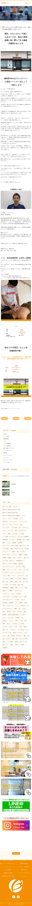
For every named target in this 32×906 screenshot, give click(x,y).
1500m (12, 545)
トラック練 (22, 614)
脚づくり (8, 623)
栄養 (25, 596)
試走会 (4, 641)
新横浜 (15, 608)
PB (27, 545)
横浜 (18, 551)
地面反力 (13, 551)
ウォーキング (18, 566)
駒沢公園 (9, 557)
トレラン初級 (21, 533)
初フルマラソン (9, 599)
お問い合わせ (5, 521)
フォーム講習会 (15, 596)
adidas (26, 638)
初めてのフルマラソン (19, 548)
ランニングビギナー (6, 596)
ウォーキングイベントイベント (8, 566)
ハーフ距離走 (17, 617)
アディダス (21, 638)
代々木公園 (18, 593)
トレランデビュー (13, 629)
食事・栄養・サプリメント (9, 448)
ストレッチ (10, 408)
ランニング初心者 (12, 584)
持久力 (4, 611)
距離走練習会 (6, 438)
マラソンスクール (6, 527)
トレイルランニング (18, 590)
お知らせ (2, 408)
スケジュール (5, 524)
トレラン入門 (25, 569)
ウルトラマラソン (12, 536)
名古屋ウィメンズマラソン (18, 632)
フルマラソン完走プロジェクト (20, 530)
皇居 (3, 581)
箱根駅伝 (12, 578)
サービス (23, 515)
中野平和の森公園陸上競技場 (13, 614)
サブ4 (10, 563)
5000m (16, 545)
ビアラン (4, 635)
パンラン (21, 587)
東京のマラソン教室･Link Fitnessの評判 (10, 512)
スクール (21, 518)
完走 (25, 620)
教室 (21, 524)
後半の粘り (9, 611)
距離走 (27, 539)
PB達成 (11, 548)
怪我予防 (6, 408)
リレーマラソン (12, 539)
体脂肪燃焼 (11, 602)
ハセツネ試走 (14, 623)
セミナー (5, 441)
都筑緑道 (12, 587)
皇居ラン (14, 557)
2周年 (9, 575)
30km (7, 581)
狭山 (3, 638)
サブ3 (4, 599)
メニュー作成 (5, 584)
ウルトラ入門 (25, 581)
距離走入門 (25, 578)
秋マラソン (5, 563)
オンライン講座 (14, 527)
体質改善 (20, 602)
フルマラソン (14, 554)
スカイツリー (9, 569)
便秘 (3, 629)
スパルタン (5, 626)
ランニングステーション (19, 572)
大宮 (28, 635)
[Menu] (29, 3)
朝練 (24, 635)
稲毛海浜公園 (5, 539)
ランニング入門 (5, 578)
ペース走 (8, 542)
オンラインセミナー (6, 551)
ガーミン (4, 617)
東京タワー (17, 644)
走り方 (14, 611)
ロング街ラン (19, 611)
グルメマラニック (21, 575)
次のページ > (27, 418)
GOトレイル (8, 638)
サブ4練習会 (15, 563)
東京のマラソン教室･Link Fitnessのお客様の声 (11, 515)
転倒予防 (13, 635)
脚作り (16, 587)
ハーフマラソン (5, 572)
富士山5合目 (5, 602)
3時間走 (16, 581)
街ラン (20, 527)
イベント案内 (6, 436)
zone (19, 608)
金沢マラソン (11, 560)
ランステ (12, 572)
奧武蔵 (22, 644)
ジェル (27, 605)
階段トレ (12, 644)
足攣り (4, 623)
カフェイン (11, 620)
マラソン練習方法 (7, 445)
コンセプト (15, 506)
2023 (24, 539)
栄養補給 (20, 554)
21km (22, 617)
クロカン (12, 593)
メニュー (4, 518)
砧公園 (25, 602)
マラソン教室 (8, 506)
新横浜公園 (21, 563)
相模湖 (4, 569)
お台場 (4, 554)
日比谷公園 (22, 605)
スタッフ (9, 518)
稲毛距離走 (5, 647)
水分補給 (25, 554)
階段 (3, 644)
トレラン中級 (14, 533)
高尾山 (24, 566)
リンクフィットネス (23, 521)
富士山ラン (20, 557)
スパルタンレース (10, 605)
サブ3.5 (15, 569)
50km (25, 611)
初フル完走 (27, 548)
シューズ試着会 (10, 641)
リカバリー (23, 599)
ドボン (4, 605)
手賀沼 (16, 620)
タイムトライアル (6, 545)
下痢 (7, 629)
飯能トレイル (5, 590)
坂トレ (7, 644)
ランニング (17, 524)
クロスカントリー (6, 593)
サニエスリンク (26, 527)
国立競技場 (19, 539)
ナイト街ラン (22, 551)
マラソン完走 (5, 560)
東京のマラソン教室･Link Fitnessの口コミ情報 (11, 509)
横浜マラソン (26, 557)
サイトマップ (24, 876)
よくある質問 (15, 518)
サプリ (16, 602)
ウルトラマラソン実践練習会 (23, 536)
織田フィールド (22, 545)
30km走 (26, 587)
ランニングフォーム (7, 450)
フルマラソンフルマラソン (8, 608)
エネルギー (24, 608)
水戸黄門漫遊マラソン (20, 560)
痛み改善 (4, 557)
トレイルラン (5, 632)
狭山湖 (25, 626)
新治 (8, 635)
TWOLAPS (16, 641)
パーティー (14, 575)
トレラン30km (21, 623)
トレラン (4, 530)
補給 (20, 581)
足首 (10, 632)
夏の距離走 (14, 542)
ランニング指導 (18, 578)
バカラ (25, 632)
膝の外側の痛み (5, 587)
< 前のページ (4, 418)
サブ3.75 (19, 569)
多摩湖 (9, 533)
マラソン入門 (10, 617)
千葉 (27, 575)
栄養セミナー (5, 620)
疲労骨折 (4, 614)
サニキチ (4, 575)
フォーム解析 (16, 599)
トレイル (27, 629)
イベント (4, 533)
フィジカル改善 (5, 548)
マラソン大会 (6, 462)
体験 (22, 584)
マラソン (11, 524)
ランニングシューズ (7, 459)
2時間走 (11, 581)
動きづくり (22, 641)
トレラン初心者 (21, 629)
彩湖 (16, 638)
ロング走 (21, 620)
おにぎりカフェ (19, 635)
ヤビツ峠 (10, 626)
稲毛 (18, 584)
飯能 (13, 638)
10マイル (8, 554)
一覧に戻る (16, 418)
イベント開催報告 (7, 443)
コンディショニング (16, 408)
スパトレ (17, 605)
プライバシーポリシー (13, 521)
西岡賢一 (11, 590)
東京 (3, 506)
